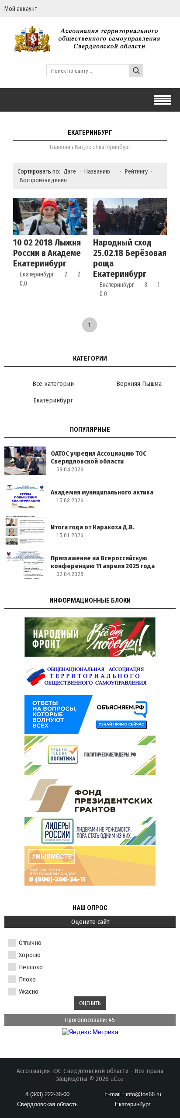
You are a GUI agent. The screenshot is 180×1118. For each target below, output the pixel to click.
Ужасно (28, 991)
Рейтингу (136, 171)
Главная (60, 147)
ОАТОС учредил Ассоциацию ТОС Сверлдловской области (98, 457)
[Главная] (90, 48)
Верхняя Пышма (139, 384)
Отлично (30, 943)
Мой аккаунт (20, 8)
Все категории (53, 384)
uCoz (117, 1079)
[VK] (172, 8)
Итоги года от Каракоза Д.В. (93, 527)
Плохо (27, 979)
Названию (97, 171)
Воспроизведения (43, 180)
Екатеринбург (37, 274)
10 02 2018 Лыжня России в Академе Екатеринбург (47, 253)
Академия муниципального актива (102, 492)
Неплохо (31, 967)
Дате (70, 171)
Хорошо (30, 955)
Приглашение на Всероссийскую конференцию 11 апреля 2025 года (103, 562)
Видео (83, 147)
